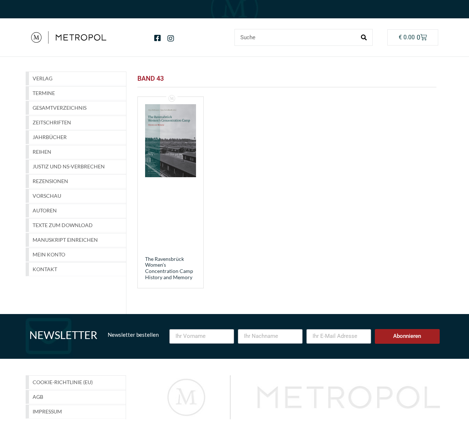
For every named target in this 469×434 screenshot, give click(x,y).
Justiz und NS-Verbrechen (69, 166)
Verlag (42, 78)
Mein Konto (49, 254)
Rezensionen (50, 181)
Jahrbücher (50, 137)
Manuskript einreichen (65, 240)
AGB (38, 397)
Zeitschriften (52, 122)
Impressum (47, 411)
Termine (44, 93)
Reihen (42, 152)
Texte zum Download (63, 225)
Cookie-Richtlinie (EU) (63, 382)
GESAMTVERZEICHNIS (59, 108)
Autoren (45, 210)
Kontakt (45, 269)
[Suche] (363, 37)
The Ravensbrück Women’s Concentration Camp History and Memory (169, 268)
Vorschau (47, 196)
